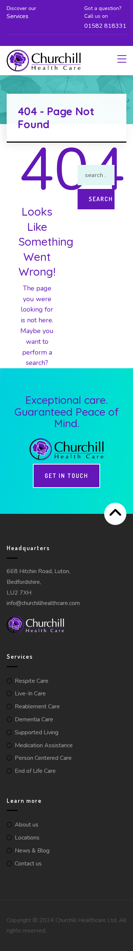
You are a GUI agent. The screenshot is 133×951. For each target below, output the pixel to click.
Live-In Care (30, 693)
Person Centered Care (43, 758)
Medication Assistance (44, 745)
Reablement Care (37, 706)
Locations (27, 838)
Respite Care (31, 681)
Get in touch (66, 475)
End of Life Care (35, 771)
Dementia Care (34, 719)
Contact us (28, 863)
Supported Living (36, 732)
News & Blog (32, 851)
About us (26, 825)
